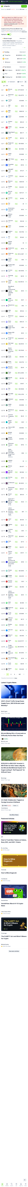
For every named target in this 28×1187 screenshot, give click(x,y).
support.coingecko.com (10, 23)
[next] (23, 674)
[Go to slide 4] (25, 47)
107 (20, 674)
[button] (14, 815)
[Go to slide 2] (23, 47)
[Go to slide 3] (24, 47)
